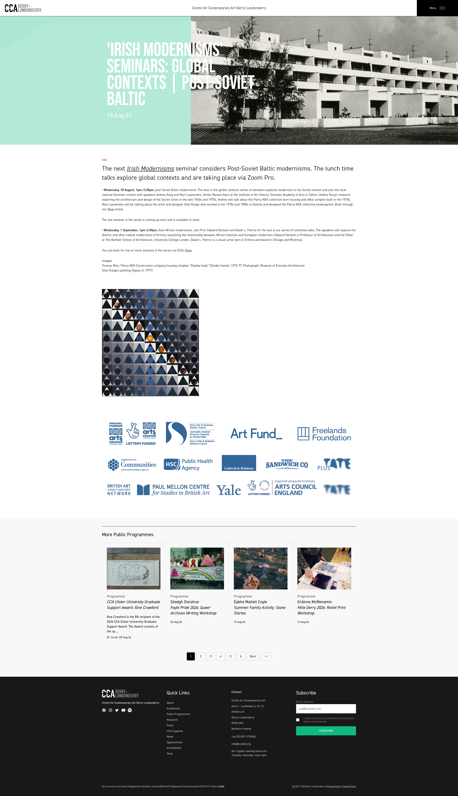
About (170, 703)
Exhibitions (173, 708)
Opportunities (174, 742)
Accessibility (174, 748)
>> (266, 656)
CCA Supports (175, 731)
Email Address (304, 702)
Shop (110, 209)
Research (172, 720)
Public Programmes (178, 714)
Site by (218, 786)
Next (253, 656)
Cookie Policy (349, 786)
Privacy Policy (334, 786)
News (170, 736)
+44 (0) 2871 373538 (243, 736)
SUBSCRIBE (326, 731)
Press (170, 725)
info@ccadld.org (241, 744)
